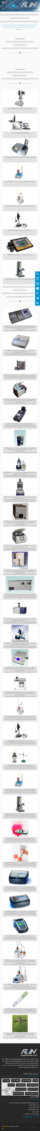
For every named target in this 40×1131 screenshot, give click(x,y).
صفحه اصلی (18, 29)
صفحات (25, 1074)
